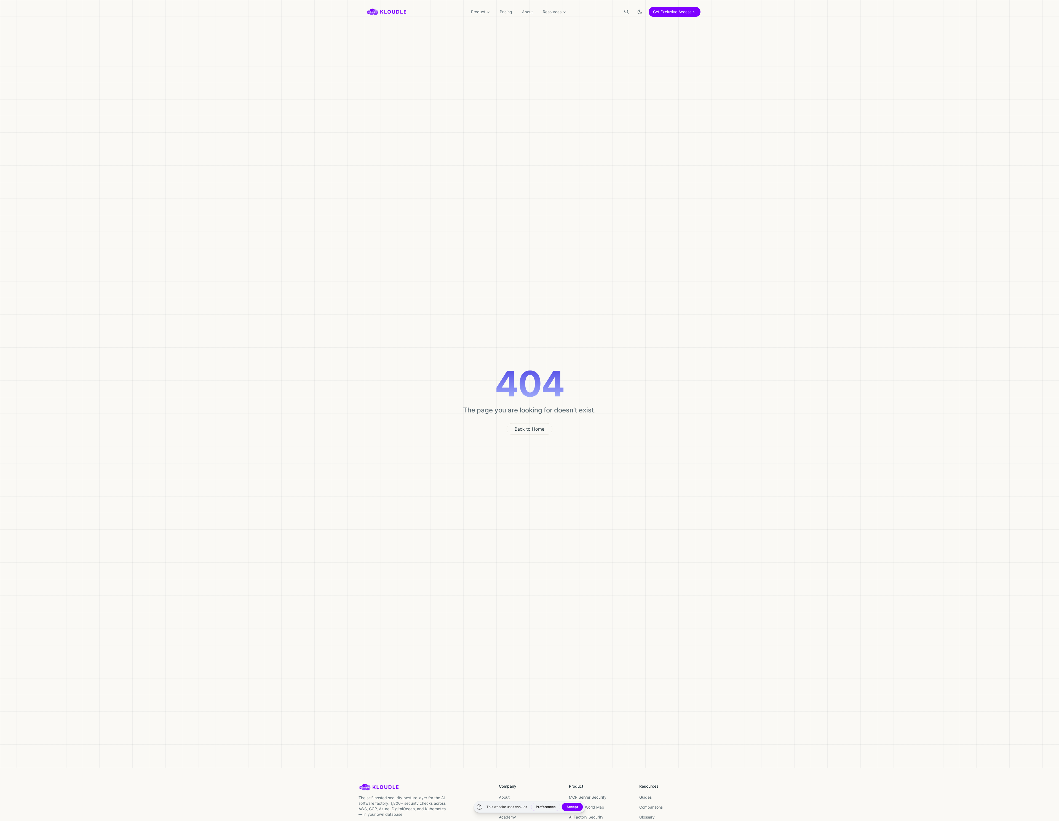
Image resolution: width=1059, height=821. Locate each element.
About (527, 11)
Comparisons (651, 807)
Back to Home (529, 429)
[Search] (626, 11)
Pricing (506, 11)
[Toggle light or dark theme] (639, 11)
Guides (645, 797)
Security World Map (586, 807)
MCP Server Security (587, 797)
